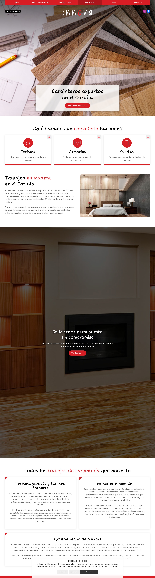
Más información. (111, 566)
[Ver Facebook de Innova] (148, 11)
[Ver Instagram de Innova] (144, 11)
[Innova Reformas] (77, 11)
